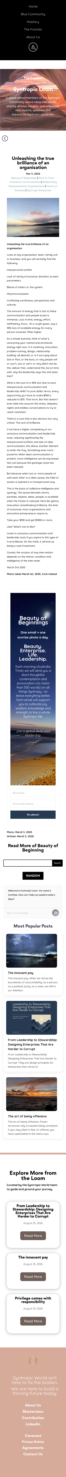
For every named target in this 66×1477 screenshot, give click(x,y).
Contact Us (33, 1454)
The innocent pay (20, 973)
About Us (33, 1405)
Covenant (33, 1436)
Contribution (33, 1418)
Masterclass (33, 1412)
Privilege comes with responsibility (33, 1300)
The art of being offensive (27, 1116)
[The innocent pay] (31, 951)
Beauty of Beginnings (23, 177)
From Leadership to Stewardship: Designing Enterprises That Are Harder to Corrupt (32, 1044)
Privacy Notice (33, 1442)
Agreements (33, 1448)
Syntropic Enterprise (39, 190)
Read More (33, 1235)
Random (33, 876)
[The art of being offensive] (31, 1094)
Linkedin (33, 1424)
